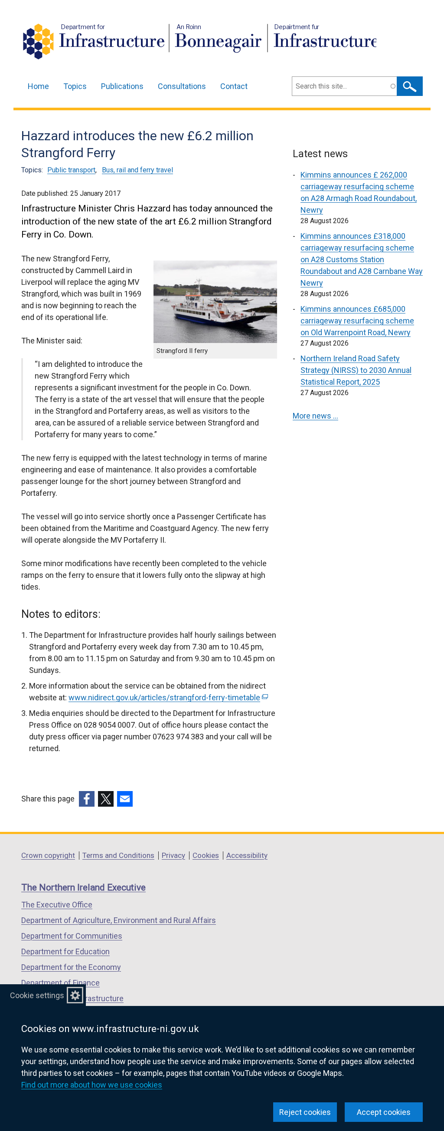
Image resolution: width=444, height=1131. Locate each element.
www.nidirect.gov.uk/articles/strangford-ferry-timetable (167, 697)
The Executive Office (56, 904)
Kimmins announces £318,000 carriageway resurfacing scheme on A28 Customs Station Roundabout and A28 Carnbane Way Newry (361, 259)
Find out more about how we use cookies (91, 1084)
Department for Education (65, 951)
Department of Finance (60, 982)
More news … (315, 415)
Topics (75, 86)
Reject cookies (305, 1112)
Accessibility (247, 855)
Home (38, 86)
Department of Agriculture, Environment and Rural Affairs (118, 920)
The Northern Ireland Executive (83, 887)
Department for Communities (71, 935)
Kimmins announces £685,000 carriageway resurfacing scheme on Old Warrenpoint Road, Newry (357, 320)
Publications (122, 86)
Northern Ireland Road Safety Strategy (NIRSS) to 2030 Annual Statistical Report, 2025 (355, 370)
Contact (234, 86)
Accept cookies (384, 1112)
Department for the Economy (71, 967)
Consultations (182, 86)
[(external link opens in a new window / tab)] (87, 799)
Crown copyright (48, 855)
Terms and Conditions (118, 855)
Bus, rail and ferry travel (137, 170)
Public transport (71, 170)
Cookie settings (37, 995)
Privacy (173, 855)
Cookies (206, 855)
